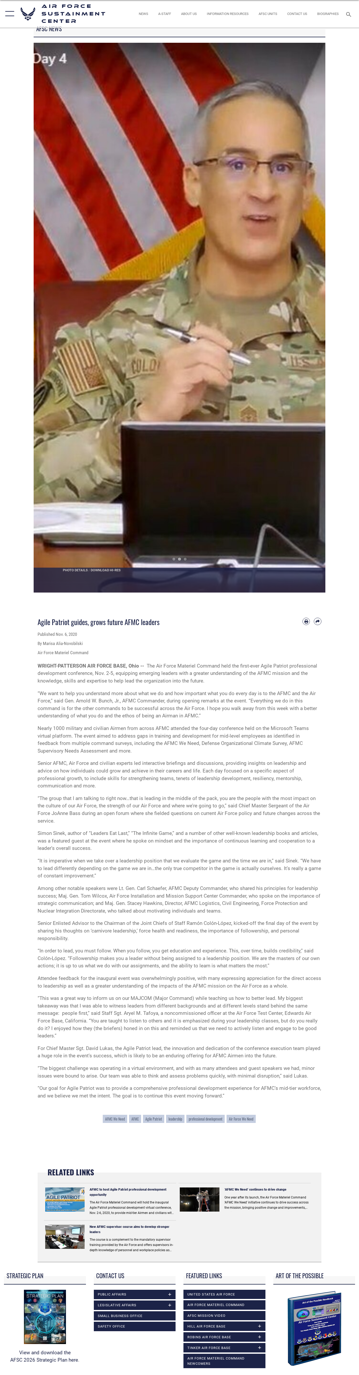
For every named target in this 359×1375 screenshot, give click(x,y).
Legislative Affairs (117, 1305)
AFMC (135, 1119)
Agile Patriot (153, 1119)
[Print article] (306, 621)
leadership (175, 1119)
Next (310, 318)
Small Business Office (120, 1316)
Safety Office (111, 1326)
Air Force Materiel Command (216, 1305)
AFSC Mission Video (206, 1316)
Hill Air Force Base (206, 1326)
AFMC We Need (115, 1119)
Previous (48, 318)
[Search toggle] (349, 14)
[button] (8, 14)
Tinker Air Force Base (208, 1348)
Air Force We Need (241, 1119)
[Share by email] (317, 621)
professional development (205, 1119)
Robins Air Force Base (209, 1337)
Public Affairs (112, 1294)
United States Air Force (211, 1294)
